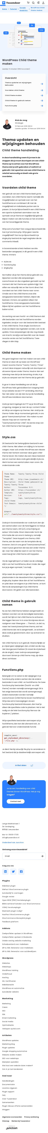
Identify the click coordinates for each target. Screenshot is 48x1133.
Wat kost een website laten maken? (17, 1065)
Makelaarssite (8, 985)
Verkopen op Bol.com (11, 1029)
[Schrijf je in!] (42, 856)
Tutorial (13, 9)
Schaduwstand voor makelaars (15, 944)
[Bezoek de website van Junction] (11, 1127)
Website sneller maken (12, 1055)
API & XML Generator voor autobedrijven (19, 951)
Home (4, 9)
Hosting (5, 977)
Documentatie (8, 1084)
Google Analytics (23, 9)
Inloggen (6, 1109)
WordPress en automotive (13, 988)
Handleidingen (8, 1081)
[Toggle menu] (38, 3)
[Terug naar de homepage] (11, 3)
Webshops (6, 967)
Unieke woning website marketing (16, 941)
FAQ (4, 1095)
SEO (3, 1011)
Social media (7, 1021)
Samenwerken (8, 1102)
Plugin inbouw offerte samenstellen (17, 1106)
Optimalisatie (8, 1025)
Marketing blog (8, 1044)
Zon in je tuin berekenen (12, 1069)
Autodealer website (10, 992)
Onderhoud (7, 974)
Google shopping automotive (14, 1051)
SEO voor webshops (10, 1058)
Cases (4, 1007)
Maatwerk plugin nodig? (12, 911)
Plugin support (8, 1092)
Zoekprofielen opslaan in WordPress (17, 933)
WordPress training (10, 970)
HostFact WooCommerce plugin (16, 914)
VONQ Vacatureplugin (11, 907)
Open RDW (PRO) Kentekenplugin (16, 900)
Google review (8, 896)
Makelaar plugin (9, 886)
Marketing (6, 1003)
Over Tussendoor (9, 1099)
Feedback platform (10, 922)
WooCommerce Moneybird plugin (16, 918)
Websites (6, 963)
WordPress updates (10, 1040)
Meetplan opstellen (10, 1062)
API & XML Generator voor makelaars (17, 948)
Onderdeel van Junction (13, 842)
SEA (3, 1014)
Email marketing (9, 1018)
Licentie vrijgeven (9, 1088)
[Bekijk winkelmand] (28, 3)
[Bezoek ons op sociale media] (5, 871)
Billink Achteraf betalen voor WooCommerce (21, 904)
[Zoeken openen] (33, 3)
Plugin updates (8, 1048)
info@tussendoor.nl (10, 837)
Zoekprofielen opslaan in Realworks (17, 937)
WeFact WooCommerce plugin (15, 889)
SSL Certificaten (9, 981)
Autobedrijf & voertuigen (12, 893)
